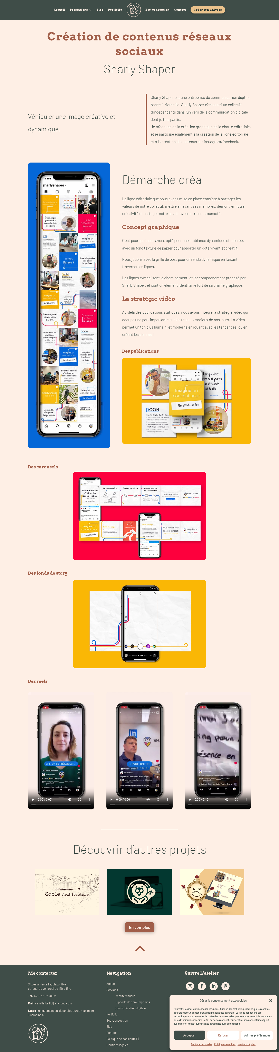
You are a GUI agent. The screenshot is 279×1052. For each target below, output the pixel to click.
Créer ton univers (208, 9)
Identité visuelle (125, 996)
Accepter (189, 1035)
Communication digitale (130, 1008)
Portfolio (115, 9)
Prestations (79, 9)
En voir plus (139, 927)
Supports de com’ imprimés (132, 1002)
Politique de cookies (201, 1044)
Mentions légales (247, 1044)
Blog (100, 9)
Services (112, 990)
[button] (271, 1001)
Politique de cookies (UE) (122, 1039)
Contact (180, 9)
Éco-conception (157, 9)
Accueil (59, 9)
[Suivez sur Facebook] (202, 986)
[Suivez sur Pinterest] (225, 986)
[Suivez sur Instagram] (190, 986)
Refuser (223, 1035)
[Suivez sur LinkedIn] (214, 986)
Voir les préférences (257, 1035)
